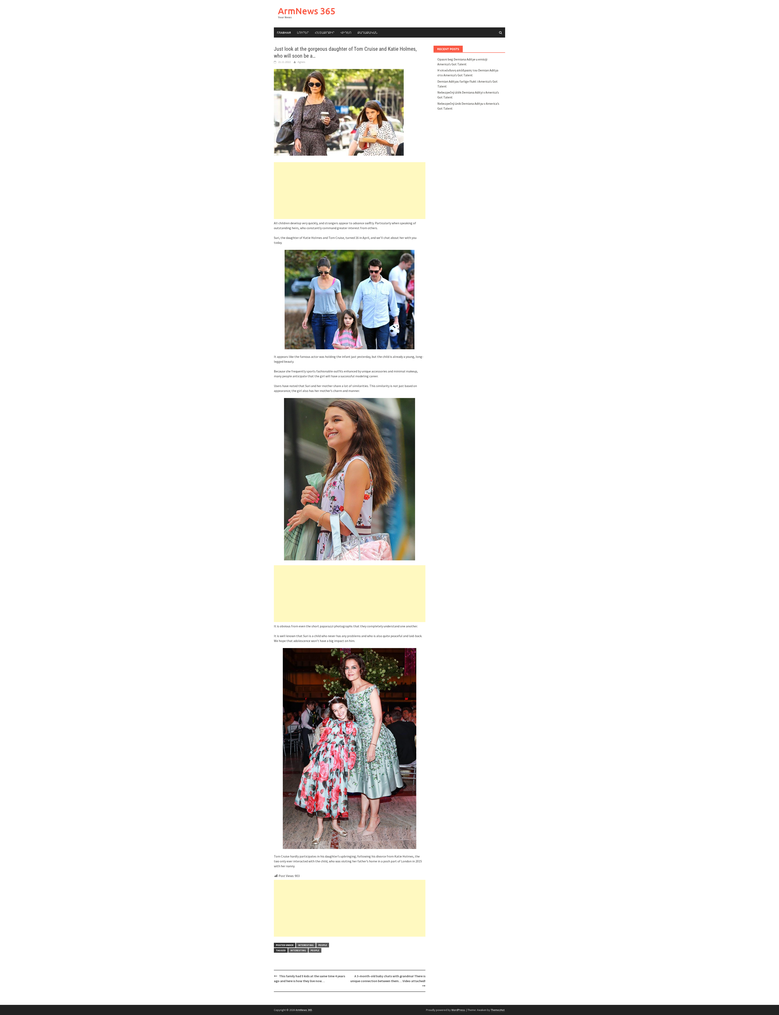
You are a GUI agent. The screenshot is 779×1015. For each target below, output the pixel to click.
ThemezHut (498, 1010)
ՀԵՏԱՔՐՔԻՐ (324, 32)
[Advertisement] (349, 190)
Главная (284, 32)
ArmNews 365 (306, 10)
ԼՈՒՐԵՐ (303, 32)
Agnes (301, 62)
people (322, 945)
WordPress (458, 1010)
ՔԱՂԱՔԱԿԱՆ (367, 32)
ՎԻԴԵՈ (345, 32)
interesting (306, 945)
